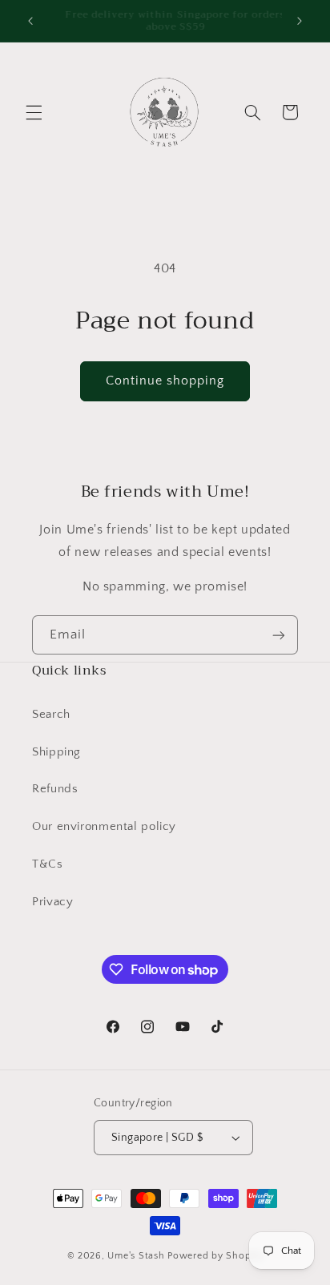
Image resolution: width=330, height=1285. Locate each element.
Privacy (52, 902)
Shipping (56, 752)
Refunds (55, 789)
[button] (33, 112)
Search (51, 714)
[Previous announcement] (30, 20)
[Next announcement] (299, 20)
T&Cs (47, 864)
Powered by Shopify (215, 1256)
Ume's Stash (135, 1256)
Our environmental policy (104, 826)
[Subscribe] (278, 635)
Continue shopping (165, 381)
